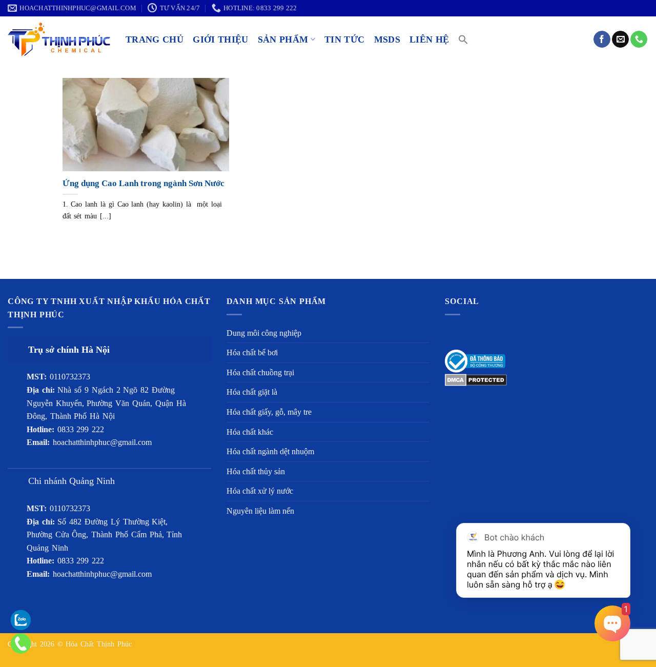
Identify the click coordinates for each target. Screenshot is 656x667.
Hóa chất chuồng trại (260, 372)
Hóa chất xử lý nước (260, 491)
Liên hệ (429, 39)
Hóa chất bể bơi (252, 352)
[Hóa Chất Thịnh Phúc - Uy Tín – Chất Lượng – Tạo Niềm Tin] (59, 39)
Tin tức (344, 39)
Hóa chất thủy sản (256, 471)
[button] (463, 39)
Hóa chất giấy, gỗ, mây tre (269, 412)
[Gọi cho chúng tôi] (638, 39)
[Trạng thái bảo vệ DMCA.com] (476, 379)
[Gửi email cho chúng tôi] (620, 39)
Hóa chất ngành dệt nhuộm (270, 451)
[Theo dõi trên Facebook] (601, 39)
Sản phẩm (283, 39)
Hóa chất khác (250, 432)
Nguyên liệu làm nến (260, 511)
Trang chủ (154, 39)
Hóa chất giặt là (252, 392)
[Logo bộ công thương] (475, 360)
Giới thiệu (221, 39)
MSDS (387, 39)
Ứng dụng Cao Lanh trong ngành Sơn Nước (143, 183)
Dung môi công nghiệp (264, 333)
